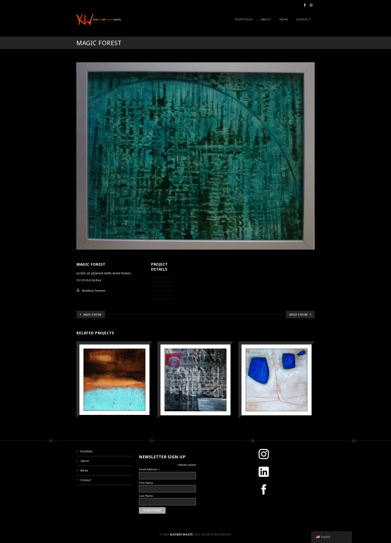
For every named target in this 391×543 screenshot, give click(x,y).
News (283, 19)
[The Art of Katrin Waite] (98, 19)
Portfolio (244, 19)
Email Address (149, 469)
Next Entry (298, 314)
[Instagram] (311, 5)
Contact (303, 19)
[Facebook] (305, 5)
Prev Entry (92, 314)
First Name (146, 482)
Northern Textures (93, 290)
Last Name (146, 495)
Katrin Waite (181, 534)
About (266, 19)
